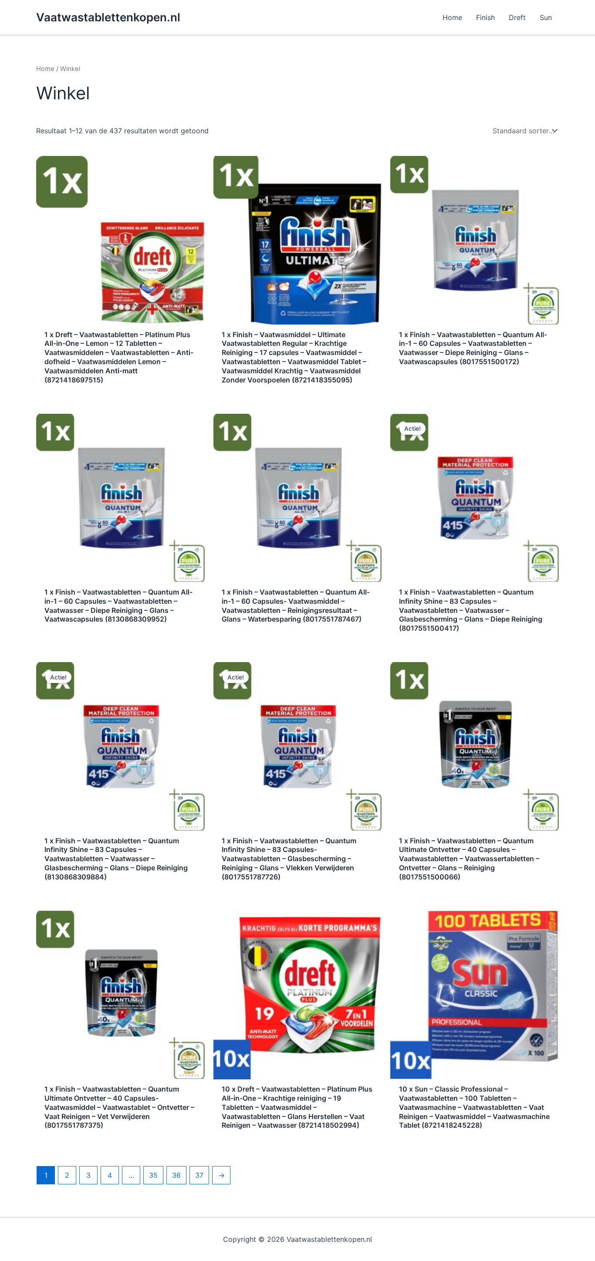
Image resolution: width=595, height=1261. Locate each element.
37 (199, 1175)
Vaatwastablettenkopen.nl (108, 17)
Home (45, 69)
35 (153, 1175)
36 (176, 1175)
